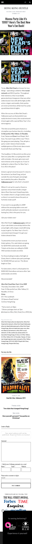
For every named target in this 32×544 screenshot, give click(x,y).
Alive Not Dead (6, 322)
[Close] (3, 510)
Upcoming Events (18, 538)
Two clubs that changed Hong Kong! (16, 407)
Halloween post (6, 182)
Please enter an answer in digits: (10, 475)
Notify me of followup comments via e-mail (14, 464)
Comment (3, 441)
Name (3, 466)
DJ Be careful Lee (12, 332)
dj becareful (21, 332)
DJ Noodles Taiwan (19, 337)
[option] (16, 378)
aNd (17, 330)
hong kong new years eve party (13, 339)
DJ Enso (17, 335)
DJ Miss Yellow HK (7, 337)
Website (24, 466)
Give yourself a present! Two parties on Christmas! (16, 415)
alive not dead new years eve (17, 328)
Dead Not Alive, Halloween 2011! (16, 398)
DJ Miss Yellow (25, 335)
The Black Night (17, 540)
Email (13, 466)
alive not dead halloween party (10, 326)
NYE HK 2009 (13, 341)
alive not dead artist (17, 322)
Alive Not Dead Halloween (22, 324)
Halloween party (19, 223)
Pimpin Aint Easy (14, 343)
